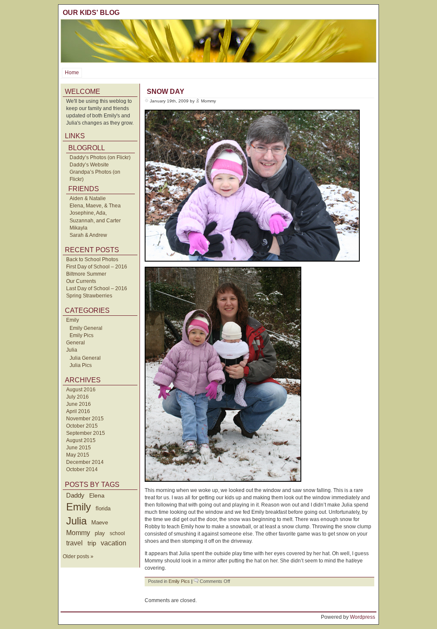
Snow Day (165, 91)
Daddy (75, 495)
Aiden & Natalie (88, 198)
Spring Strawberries (89, 296)
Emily (72, 320)
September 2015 (85, 433)
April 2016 (78, 411)
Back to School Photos (92, 259)
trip (91, 543)
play (100, 533)
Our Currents (81, 281)
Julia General (85, 358)
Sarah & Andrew (88, 235)
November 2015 (85, 419)
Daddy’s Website (89, 165)
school (117, 533)
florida (103, 508)
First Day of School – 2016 (96, 267)
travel (74, 543)
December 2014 (85, 462)
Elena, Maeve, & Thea (95, 206)
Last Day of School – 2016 (96, 288)
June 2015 (78, 448)
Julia (71, 350)
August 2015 (81, 440)
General (75, 343)
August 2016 (81, 390)
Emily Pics (81, 335)
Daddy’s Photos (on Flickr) (100, 157)
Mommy (78, 532)
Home (72, 73)
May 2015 (77, 455)
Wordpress (362, 617)
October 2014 (82, 469)
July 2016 (77, 397)
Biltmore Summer (86, 274)
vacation (113, 543)
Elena (97, 495)
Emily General (86, 328)
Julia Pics (81, 365)
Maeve (99, 522)
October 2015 (82, 426)
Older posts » (78, 556)
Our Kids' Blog (91, 12)
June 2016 (78, 404)
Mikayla (78, 228)
